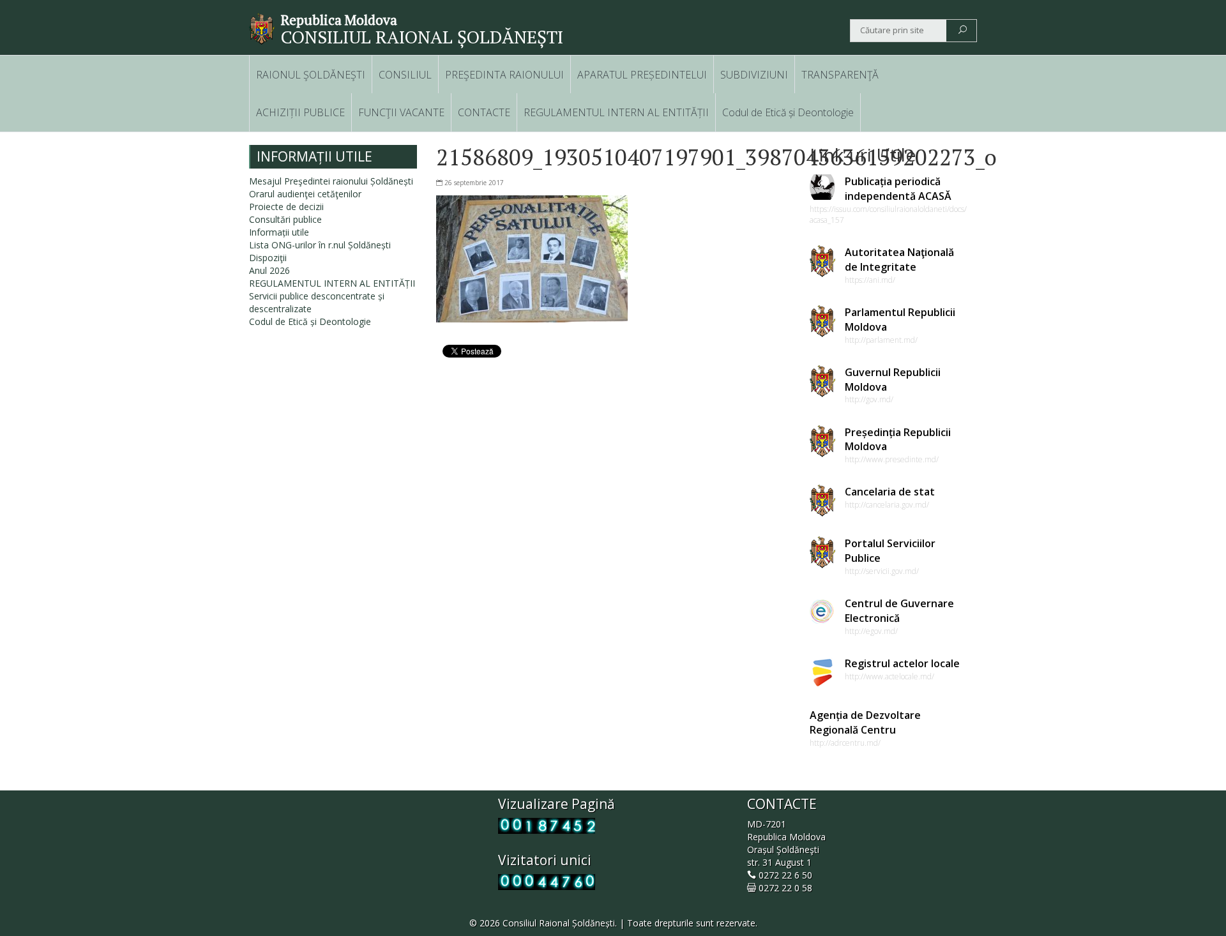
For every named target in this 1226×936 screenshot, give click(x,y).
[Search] (962, 31)
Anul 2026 (269, 270)
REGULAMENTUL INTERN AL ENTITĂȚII (616, 112)
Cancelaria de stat (890, 492)
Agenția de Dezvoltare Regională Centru (865, 722)
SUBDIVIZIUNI (754, 75)
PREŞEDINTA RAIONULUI (504, 75)
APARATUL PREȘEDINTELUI (642, 75)
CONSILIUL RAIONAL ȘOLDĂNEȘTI (422, 37)
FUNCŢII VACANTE (401, 112)
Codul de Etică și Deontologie (788, 112)
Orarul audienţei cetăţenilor (305, 194)
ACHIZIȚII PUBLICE (300, 112)
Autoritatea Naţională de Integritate (899, 259)
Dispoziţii (268, 258)
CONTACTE (484, 112)
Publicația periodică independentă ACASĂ (898, 188)
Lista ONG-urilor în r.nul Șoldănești (320, 245)
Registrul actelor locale (902, 663)
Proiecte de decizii (286, 206)
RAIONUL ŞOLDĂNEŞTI (310, 75)
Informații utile (279, 232)
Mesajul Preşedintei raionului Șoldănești (331, 181)
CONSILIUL (405, 75)
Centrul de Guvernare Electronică (899, 610)
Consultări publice (285, 219)
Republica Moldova (339, 20)
